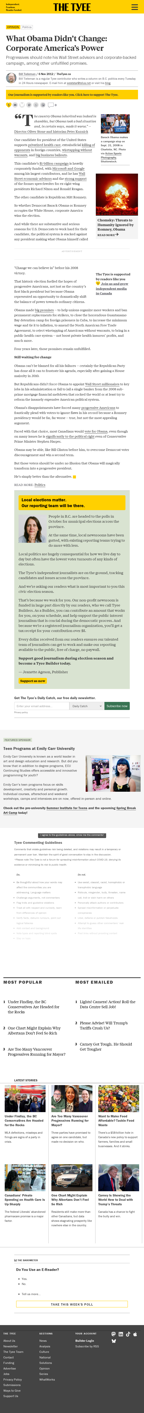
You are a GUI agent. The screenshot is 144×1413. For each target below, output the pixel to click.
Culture (44, 1352)
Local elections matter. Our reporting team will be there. (53, 502)
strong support (76, 178)
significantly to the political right (70, 436)
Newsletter (10, 1346)
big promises (44, 309)
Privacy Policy (12, 1379)
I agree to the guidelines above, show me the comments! (72, 835)
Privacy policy (21, 712)
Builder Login (84, 1341)
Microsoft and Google (68, 168)
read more (106, 235)
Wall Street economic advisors (49, 176)
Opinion (13, 27)
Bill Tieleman (27, 74)
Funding (8, 1363)
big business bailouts (51, 154)
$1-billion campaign (54, 163)
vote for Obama (96, 431)
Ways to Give (12, 1390)
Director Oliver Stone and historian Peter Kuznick (51, 131)
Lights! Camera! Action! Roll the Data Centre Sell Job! (107, 1004)
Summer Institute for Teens (66, 808)
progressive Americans (98, 407)
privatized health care (44, 144)
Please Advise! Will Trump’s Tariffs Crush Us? (104, 1025)
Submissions (12, 1385)
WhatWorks (47, 1379)
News (43, 1341)
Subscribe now (117, 706)
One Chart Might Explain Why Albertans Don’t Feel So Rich (34, 1030)
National (45, 1357)
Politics (27, 27)
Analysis (44, 1346)
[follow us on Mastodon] (29, 105)
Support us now (32, 680)
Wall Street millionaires (102, 384)
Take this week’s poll (72, 1304)
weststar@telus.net (79, 83)
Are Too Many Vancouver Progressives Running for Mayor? (36, 1051)
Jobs (6, 1374)
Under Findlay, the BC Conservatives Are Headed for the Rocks (33, 1006)
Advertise (9, 1368)
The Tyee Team (13, 1352)
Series (43, 1374)
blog (107, 83)
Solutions (45, 1363)
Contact (8, 1357)
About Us (9, 1341)
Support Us (10, 1396)
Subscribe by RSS (87, 1346)
